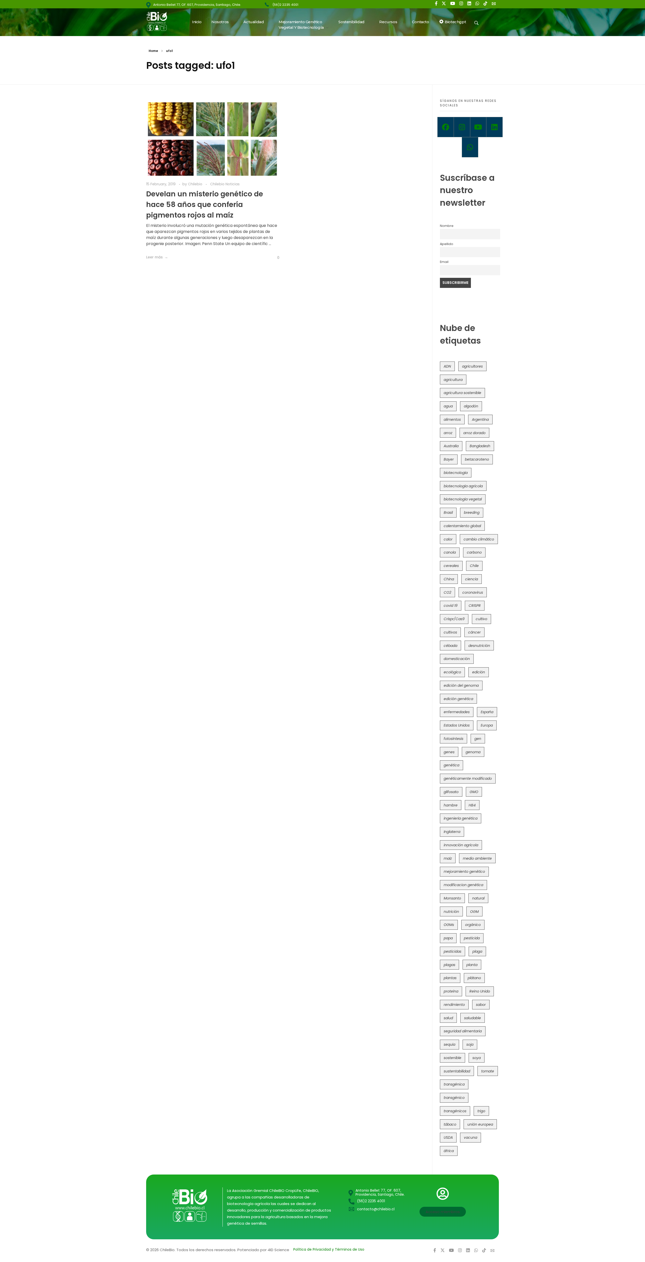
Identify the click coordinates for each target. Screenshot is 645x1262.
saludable (472, 1017)
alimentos (452, 419)
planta (471, 964)
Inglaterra (452, 831)
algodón (471, 406)
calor (448, 539)
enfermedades (457, 711)
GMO (474, 791)
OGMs (449, 924)
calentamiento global (462, 525)
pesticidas (452, 951)
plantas (450, 977)
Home (153, 51)
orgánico (473, 924)
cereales (451, 565)
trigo (481, 1111)
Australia (451, 445)
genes (449, 752)
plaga (477, 951)
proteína (451, 991)
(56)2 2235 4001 (285, 4)
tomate (487, 1071)
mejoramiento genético (464, 871)
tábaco (450, 1124)
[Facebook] (445, 127)
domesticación (457, 658)
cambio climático (479, 539)
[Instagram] (462, 127)
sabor (481, 1004)
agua (448, 406)
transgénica (454, 1084)
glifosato (451, 791)
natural (478, 898)
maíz (448, 858)
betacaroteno (477, 459)
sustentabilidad (457, 1071)
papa (448, 938)
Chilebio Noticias (225, 184)
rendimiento (454, 1004)
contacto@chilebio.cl (376, 1209)
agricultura (453, 379)
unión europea (480, 1124)
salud (448, 1017)
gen (477, 738)
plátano (474, 977)
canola (450, 552)
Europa (487, 725)
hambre (451, 805)
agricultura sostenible (462, 392)
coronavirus (472, 592)
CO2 (447, 592)
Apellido (446, 244)
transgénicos (455, 1111)
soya (476, 1057)
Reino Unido (479, 991)
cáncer (474, 632)
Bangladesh (480, 445)
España (487, 711)
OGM (474, 911)
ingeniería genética (460, 818)
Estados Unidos (457, 725)
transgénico (454, 1097)
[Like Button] (274, 257)
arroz (448, 432)
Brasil (448, 512)
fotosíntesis (453, 738)
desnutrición (479, 645)
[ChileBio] (160, 21)
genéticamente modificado (468, 778)
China (449, 579)
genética (451, 765)
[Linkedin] (494, 127)
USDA (448, 1137)
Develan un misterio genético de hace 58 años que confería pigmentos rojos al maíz (204, 204)
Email (444, 262)
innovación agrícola (461, 845)
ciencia (471, 579)
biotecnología (456, 472)
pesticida (472, 938)
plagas (449, 964)
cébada (450, 645)
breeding (471, 512)
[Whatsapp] (470, 147)
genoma (473, 752)
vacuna (470, 1137)
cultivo (481, 618)
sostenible (452, 1057)
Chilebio (195, 184)
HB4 (472, 805)
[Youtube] (478, 127)
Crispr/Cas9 (454, 618)
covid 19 (451, 605)
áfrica (449, 1150)
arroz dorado (474, 432)
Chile (474, 565)
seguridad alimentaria (463, 1031)
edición (478, 672)
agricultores (472, 366)
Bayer (449, 459)
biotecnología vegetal (463, 499)
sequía (449, 1044)
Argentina (480, 419)
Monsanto (452, 898)
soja (469, 1044)
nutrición (451, 911)
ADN (447, 366)
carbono (474, 552)
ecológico (452, 672)
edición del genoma (461, 685)
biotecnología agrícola (463, 486)
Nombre (447, 226)
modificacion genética (463, 884)
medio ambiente (477, 858)
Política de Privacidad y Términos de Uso (328, 1249)
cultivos (450, 632)
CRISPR (475, 605)
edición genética (458, 698)
